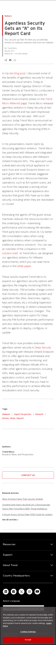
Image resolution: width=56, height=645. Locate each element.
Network (39, 414)
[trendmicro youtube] (37, 591)
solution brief (10, 253)
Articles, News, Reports (13, 418)
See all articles (9, 519)
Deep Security (43, 347)
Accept (28, 639)
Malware (6, 414)
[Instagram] (29, 591)
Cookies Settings (28, 631)
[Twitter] (21, 591)
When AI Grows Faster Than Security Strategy (22, 499)
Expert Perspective (22, 414)
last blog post (17, 73)
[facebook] (14, 591)
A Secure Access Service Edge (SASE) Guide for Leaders (27, 514)
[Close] (52, 610)
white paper (24, 266)
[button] (28, 475)
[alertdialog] (28, 626)
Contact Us (28, 475)
